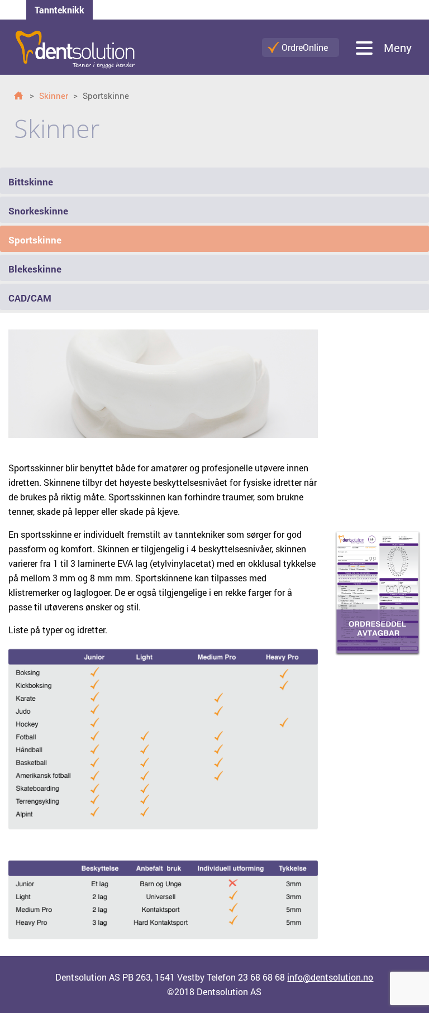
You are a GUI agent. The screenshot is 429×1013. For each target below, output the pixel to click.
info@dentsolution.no (330, 977)
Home (20, 96)
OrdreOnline (305, 47)
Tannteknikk (59, 10)
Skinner (53, 95)
